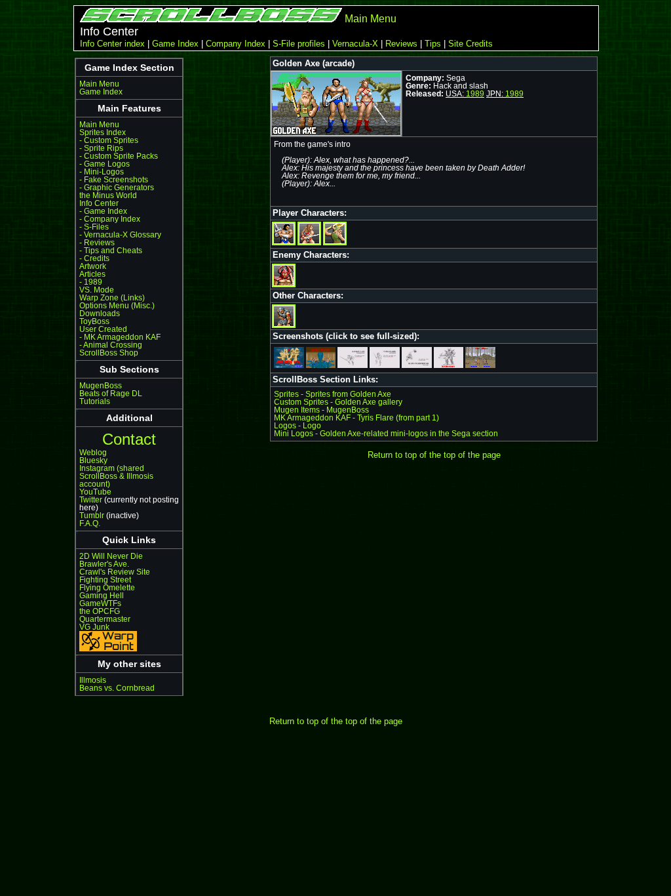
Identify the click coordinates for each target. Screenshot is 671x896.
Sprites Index (102, 132)
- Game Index (103, 211)
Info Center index (112, 44)
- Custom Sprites (108, 140)
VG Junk (94, 627)
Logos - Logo (297, 426)
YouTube (95, 492)
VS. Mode (96, 290)
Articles (92, 274)
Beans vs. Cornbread (117, 688)
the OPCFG (99, 611)
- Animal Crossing (110, 345)
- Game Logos (104, 164)
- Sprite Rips (101, 148)
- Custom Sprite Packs (118, 156)
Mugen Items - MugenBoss (321, 410)
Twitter (90, 500)
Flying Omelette (107, 588)
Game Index (175, 44)
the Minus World (108, 195)
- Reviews (97, 243)
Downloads (99, 313)
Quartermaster (104, 619)
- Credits (94, 258)
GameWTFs (100, 603)
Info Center (99, 203)
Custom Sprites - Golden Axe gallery (338, 402)
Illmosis (92, 680)
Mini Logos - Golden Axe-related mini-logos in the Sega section (386, 434)
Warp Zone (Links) (112, 298)
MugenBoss (100, 386)
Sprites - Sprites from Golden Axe (332, 394)
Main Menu (370, 18)
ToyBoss (94, 321)
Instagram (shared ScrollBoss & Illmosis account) (116, 476)
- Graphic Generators (116, 188)
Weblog (93, 453)
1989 (475, 94)
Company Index (235, 44)
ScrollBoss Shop (108, 353)
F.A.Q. (89, 523)
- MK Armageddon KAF (120, 337)
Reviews (401, 44)
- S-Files (94, 227)
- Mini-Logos (101, 172)
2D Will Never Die (111, 556)
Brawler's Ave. (104, 564)
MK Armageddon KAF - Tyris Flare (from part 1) (356, 418)
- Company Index (109, 219)
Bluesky (93, 460)
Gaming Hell (101, 596)
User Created (103, 329)
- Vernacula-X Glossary (120, 235)
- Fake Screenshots (113, 180)
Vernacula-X (355, 44)
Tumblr (91, 515)
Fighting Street (105, 580)
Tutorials (94, 401)
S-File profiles (299, 44)
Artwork (92, 266)
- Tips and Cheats (110, 251)
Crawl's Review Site (114, 572)
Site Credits (470, 44)
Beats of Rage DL (110, 393)
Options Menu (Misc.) (117, 306)
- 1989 (90, 282)
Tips (433, 44)
